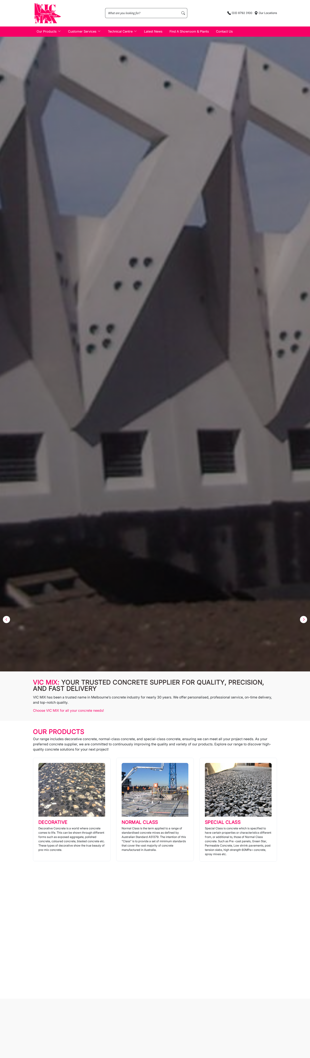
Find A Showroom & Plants (189, 31)
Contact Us (224, 31)
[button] (6, 619)
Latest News (153, 31)
